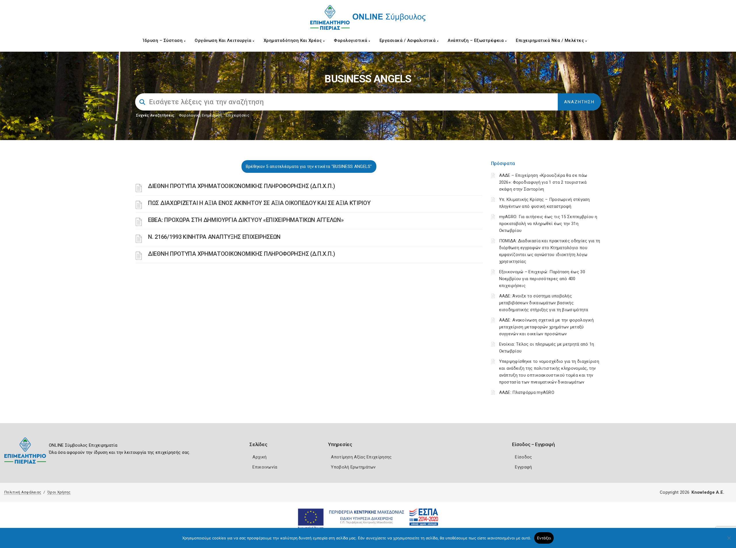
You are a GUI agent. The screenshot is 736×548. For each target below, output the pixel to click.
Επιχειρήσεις (237, 115)
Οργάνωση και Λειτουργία (224, 40)
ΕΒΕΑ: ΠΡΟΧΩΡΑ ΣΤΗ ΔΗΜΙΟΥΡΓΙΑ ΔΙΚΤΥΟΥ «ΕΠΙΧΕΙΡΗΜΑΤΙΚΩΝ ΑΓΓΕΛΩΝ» (246, 219)
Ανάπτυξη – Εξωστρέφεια (476, 40)
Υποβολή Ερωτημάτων (353, 467)
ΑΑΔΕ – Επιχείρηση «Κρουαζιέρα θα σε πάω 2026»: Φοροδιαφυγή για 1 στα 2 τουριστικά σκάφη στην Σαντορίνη (543, 182)
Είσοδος (523, 457)
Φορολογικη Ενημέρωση (200, 115)
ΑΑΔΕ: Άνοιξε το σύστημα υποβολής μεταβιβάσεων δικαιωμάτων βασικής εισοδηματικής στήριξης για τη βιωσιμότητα (543, 302)
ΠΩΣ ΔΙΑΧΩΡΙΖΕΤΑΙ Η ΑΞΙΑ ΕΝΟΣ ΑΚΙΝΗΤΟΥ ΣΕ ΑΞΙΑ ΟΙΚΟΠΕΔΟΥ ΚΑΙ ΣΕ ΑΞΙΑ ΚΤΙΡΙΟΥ (259, 203)
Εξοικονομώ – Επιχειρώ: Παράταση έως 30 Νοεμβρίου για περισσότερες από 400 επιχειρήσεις (542, 278)
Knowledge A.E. (707, 492)
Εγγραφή (523, 467)
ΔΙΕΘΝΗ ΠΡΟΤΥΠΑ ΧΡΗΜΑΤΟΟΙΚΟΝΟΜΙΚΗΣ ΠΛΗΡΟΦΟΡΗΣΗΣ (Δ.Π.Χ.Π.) (241, 186)
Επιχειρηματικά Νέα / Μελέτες (550, 40)
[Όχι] (729, 541)
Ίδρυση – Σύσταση (163, 40)
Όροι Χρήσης (58, 492)
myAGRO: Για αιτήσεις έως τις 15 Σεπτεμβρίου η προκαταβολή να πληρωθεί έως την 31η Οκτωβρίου (548, 223)
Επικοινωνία (264, 467)
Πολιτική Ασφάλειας (22, 492)
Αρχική (259, 457)
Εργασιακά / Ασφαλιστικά (408, 40)
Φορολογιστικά (351, 40)
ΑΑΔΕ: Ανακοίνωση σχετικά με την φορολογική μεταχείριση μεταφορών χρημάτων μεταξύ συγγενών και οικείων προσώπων (546, 326)
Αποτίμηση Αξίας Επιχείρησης (361, 457)
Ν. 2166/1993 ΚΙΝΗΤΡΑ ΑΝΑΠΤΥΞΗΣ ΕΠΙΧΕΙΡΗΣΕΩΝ (214, 236)
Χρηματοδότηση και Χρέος (293, 40)
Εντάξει (544, 538)
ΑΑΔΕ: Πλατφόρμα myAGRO (527, 392)
